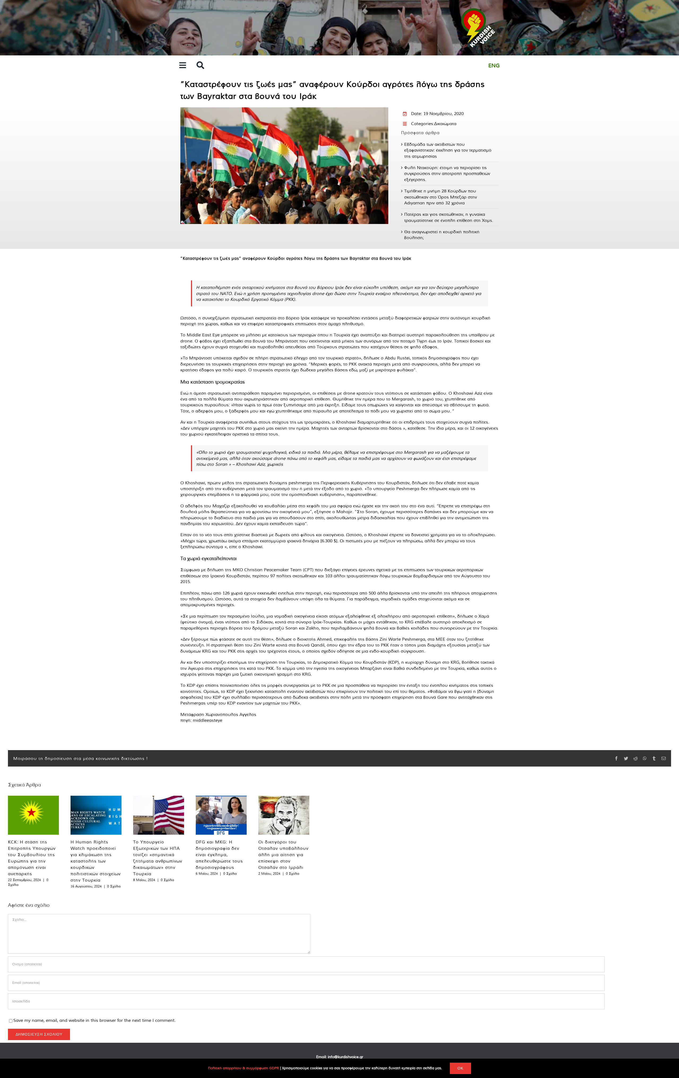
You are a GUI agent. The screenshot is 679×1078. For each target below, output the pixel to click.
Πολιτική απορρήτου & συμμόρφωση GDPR (243, 1068)
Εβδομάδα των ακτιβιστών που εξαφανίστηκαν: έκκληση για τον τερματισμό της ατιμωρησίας (447, 150)
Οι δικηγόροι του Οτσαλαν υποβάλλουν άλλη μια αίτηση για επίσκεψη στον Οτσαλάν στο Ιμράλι (283, 854)
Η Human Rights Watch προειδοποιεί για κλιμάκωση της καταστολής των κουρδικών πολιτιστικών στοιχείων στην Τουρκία (96, 861)
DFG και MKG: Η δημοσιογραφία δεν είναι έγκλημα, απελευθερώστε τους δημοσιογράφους (219, 854)
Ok (460, 1068)
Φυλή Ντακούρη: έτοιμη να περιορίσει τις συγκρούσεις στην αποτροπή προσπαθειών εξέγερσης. (447, 173)
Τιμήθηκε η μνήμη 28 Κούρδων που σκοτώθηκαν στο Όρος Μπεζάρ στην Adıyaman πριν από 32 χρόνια (440, 196)
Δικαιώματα (445, 123)
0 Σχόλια (113, 886)
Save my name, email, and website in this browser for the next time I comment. (94, 1020)
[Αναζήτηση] (200, 65)
